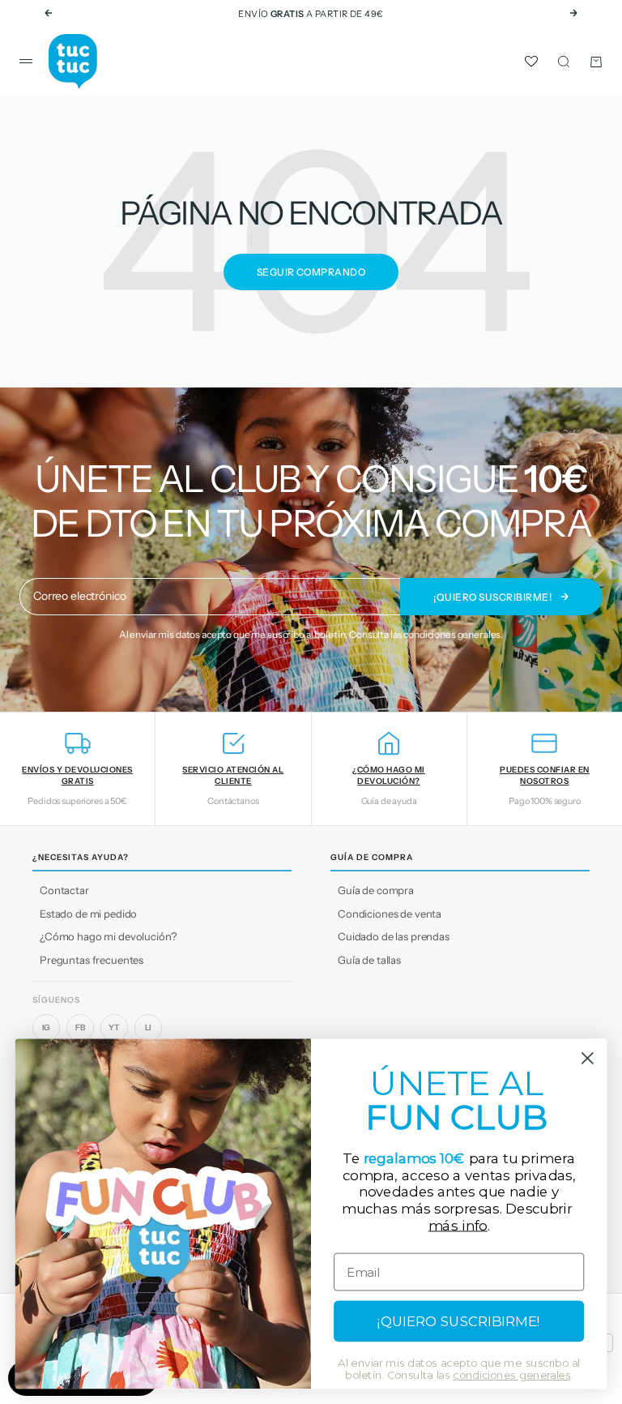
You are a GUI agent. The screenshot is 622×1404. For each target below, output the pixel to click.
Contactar (64, 890)
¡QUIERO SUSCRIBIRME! (458, 1321)
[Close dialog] (587, 1058)
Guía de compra (376, 890)
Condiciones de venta (389, 913)
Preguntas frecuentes (91, 959)
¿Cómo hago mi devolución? (108, 936)
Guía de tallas (369, 959)
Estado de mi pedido (88, 913)
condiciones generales (452, 634)
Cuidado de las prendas (393, 936)
